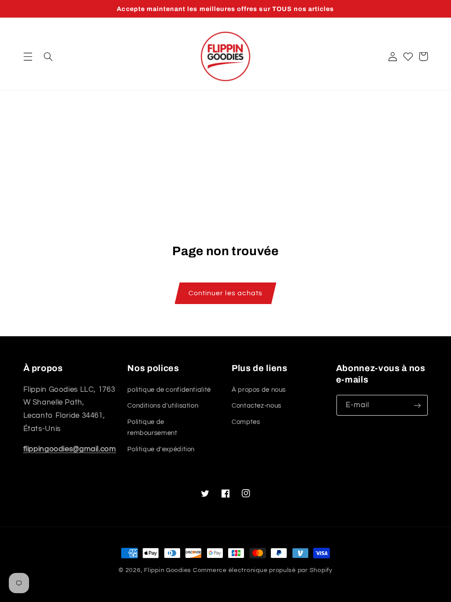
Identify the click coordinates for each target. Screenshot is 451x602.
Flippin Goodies (167, 570)
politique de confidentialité (169, 389)
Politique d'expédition (161, 449)
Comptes (246, 422)
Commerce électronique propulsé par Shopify (263, 570)
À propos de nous (259, 389)
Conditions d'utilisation (162, 405)
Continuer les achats (225, 293)
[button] (28, 56)
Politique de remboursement (152, 428)
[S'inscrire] (417, 405)
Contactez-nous (256, 405)
